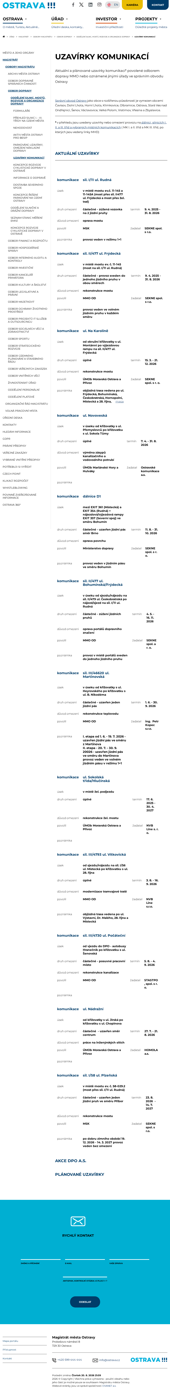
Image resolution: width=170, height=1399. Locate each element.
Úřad (11, 37)
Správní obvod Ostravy (71, 100)
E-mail (68, 1263)
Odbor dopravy (64, 37)
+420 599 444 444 (69, 1359)
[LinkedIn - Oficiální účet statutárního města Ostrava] (90, 5)
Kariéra (132, 4)
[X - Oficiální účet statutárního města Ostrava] (81, 5)
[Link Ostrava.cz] (149, 1360)
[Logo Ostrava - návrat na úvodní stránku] (29, 8)
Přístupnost (9, 1349)
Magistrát (24, 37)
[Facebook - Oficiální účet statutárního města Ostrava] (73, 5)
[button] (21, 22)
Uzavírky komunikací (144, 37)
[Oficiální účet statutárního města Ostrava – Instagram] (99, 5)
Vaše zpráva (116, 1263)
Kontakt (7, 1358)
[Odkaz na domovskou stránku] (4, 36)
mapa (120, 401)
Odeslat (85, 1302)
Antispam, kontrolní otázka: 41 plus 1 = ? (85, 1281)
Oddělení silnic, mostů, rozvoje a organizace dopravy (103, 37)
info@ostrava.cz (109, 1360)
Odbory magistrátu (42, 37)
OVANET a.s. (109, 1385)
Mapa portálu (10, 1341)
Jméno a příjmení (30, 1263)
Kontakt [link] (158, 4)
